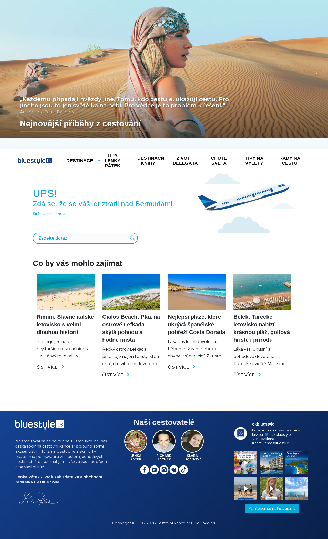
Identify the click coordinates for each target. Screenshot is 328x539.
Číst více (48, 367)
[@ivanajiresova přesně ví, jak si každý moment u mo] (271, 488)
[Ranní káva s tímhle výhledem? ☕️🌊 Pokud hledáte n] (297, 488)
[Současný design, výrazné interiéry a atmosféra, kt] (271, 462)
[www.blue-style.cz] (39, 426)
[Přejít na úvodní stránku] (35, 161)
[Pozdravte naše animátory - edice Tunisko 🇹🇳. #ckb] (245, 488)
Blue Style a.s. (203, 523)
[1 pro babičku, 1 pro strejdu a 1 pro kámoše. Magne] (245, 462)
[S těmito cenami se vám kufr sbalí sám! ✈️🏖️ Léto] (297, 462)
